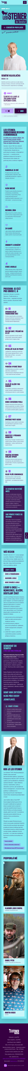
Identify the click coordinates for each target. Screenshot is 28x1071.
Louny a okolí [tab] (9, 570)
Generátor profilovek (14, 27)
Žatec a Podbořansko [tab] (12, 574)
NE (9, 111)
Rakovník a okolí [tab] (10, 578)
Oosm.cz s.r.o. (13, 1061)
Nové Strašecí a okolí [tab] (12, 582)
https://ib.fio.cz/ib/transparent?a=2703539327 (14, 1058)
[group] (14, 98)
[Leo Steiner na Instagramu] (26, 537)
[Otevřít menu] (25, 2)
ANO (22, 111)
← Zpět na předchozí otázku (10, 116)
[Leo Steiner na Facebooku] (26, 533)
